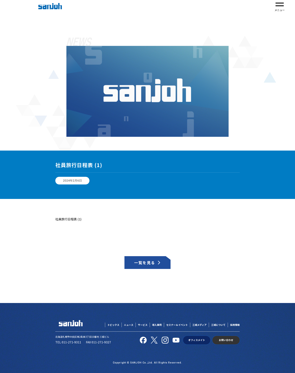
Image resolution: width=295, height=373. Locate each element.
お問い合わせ (226, 340)
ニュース (128, 325)
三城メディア (199, 325)
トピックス (113, 325)
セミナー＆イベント (177, 325)
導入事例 (157, 325)
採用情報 (235, 325)
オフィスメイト (196, 340)
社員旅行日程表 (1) (68, 219)
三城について (218, 325)
